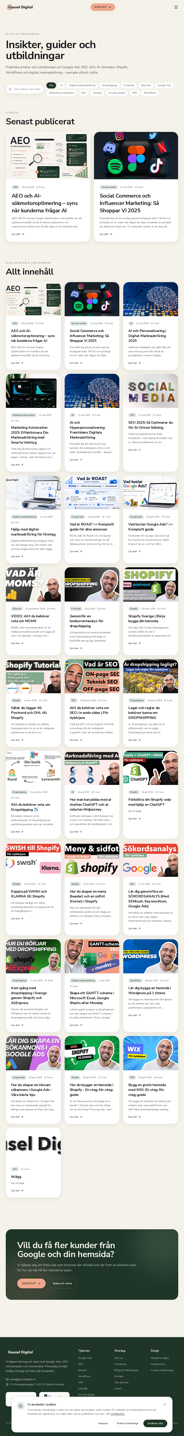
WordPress (150, 93)
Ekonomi (146, 85)
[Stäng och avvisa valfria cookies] (164, 1404)
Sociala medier (117, 93)
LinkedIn (83, 1388)
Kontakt (118, 1376)
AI (61, 85)
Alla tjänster (121, 1382)
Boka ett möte (62, 1283)
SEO (83, 93)
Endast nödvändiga (127, 1423)
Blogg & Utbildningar (126, 1370)
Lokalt (117, 1388)
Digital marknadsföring (82, 85)
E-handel (129, 85)
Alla (51, 85)
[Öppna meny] (176, 7)
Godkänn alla (155, 1423)
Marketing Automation (61, 93)
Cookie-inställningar (162, 1370)
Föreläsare (120, 1364)
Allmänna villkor (160, 1358)
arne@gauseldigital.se (23, 1379)
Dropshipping (109, 85)
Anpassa (103, 1423)
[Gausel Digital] (20, 7)
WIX (134, 93)
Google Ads (164, 85)
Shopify (97, 93)
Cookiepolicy (158, 1364)
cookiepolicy (118, 1414)
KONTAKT (101, 7)
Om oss (118, 1358)
